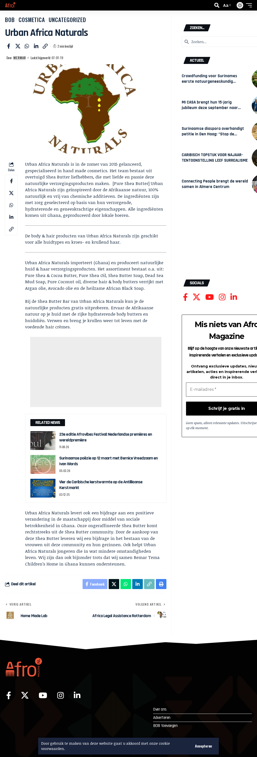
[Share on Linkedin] (36, 46)
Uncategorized (67, 20)
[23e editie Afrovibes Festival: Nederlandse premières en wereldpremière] (42, 440)
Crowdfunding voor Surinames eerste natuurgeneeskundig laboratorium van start (209, 81)
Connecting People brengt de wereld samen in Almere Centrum (215, 184)
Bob (10, 20)
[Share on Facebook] (8, 46)
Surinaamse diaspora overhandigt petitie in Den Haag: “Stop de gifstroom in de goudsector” (213, 134)
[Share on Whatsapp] (26, 46)
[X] (196, 297)
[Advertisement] (95, 372)
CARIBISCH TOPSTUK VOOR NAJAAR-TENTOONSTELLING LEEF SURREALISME (215, 157)
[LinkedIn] (233, 297)
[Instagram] (222, 297)
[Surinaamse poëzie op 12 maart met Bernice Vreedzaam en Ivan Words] (42, 464)
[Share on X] (17, 46)
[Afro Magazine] (10, 5)
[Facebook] (185, 297)
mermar (19, 57)
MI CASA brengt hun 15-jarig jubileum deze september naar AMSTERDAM (210, 108)
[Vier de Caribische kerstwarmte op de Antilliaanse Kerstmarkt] (42, 488)
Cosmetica (32, 20)
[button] (203, 746)
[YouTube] (209, 297)
